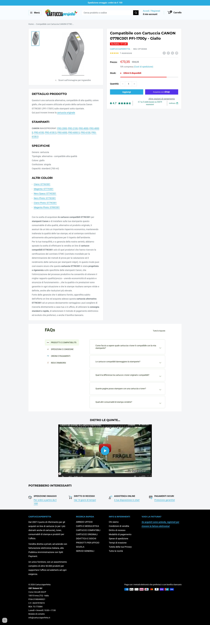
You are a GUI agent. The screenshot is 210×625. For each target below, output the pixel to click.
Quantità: (114, 83)
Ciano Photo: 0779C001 (45, 202)
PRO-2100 (73, 128)
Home (31, 24)
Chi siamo (114, 522)
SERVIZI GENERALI (85, 551)
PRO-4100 (39, 132)
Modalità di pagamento (120, 534)
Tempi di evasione (118, 542)
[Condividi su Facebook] (164, 53)
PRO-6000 (62, 132)
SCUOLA (80, 547)
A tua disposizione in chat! (127, 500)
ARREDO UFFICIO (84, 522)
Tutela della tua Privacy (120, 547)
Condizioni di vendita (119, 526)
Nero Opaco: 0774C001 (45, 193)
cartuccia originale (66, 112)
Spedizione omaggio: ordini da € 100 (105, 2)
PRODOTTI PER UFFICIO (87, 542)
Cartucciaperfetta (120, 49)
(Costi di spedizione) (143, 66)
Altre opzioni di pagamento (162, 98)
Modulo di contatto (36, 614)
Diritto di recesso (117, 530)
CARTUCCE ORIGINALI (87, 534)
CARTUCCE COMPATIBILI (88, 530)
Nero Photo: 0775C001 (45, 198)
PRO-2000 (62, 128)
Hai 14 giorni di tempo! (85, 500)
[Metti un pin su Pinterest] (168, 53)
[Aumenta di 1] (134, 84)
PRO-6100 (85, 132)
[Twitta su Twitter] (172, 53)
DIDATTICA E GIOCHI (86, 538)
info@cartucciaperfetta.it (39, 617)
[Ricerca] (136, 12)
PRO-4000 (83, 128)
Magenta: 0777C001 (43, 189)
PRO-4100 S (50, 132)
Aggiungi (126, 92)
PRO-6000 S (74, 132)
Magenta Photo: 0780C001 (47, 207)
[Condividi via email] (176, 53)
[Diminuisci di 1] (122, 84)
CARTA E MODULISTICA (87, 526)
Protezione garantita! (164, 500)
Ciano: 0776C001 (42, 184)
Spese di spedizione (118, 538)
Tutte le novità (116, 551)
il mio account (150, 14)
